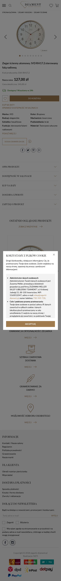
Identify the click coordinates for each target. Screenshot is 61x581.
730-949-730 (39, 298)
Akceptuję (30, 324)
